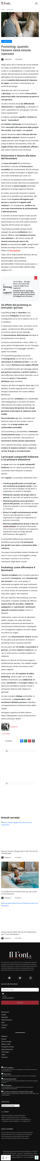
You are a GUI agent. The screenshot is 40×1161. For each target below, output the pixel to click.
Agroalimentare (7, 1049)
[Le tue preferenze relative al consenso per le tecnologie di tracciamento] (36, 1157)
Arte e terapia (6, 1041)
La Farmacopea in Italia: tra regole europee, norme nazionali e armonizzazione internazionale (17, 1087)
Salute (3, 1014)
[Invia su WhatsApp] (25, 740)
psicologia (6, 733)
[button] (36, 3)
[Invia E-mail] (29, 740)
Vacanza (4, 1057)
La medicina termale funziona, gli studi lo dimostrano (19, 893)
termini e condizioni (8, 998)
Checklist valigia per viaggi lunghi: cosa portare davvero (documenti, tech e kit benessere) (20, 1094)
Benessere (7, 41)
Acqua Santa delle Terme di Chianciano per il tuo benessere (18, 933)
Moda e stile (5, 1044)
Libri (3, 1022)
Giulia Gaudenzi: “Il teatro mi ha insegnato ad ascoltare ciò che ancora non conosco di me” (19, 1070)
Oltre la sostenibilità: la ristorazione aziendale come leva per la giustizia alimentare (19, 1081)
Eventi (3, 1027)
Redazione (8, 59)
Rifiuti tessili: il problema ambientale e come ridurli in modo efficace (18, 1076)
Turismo (4, 1025)
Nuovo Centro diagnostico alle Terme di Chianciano (19, 852)
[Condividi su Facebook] (21, 740)
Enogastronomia (7, 1047)
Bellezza (4, 1036)
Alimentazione (6, 1020)
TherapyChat (14, 250)
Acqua (3, 1039)
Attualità (4, 1017)
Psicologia (5, 1052)
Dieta (3, 1054)
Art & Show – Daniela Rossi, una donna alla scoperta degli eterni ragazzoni (21, 285)
